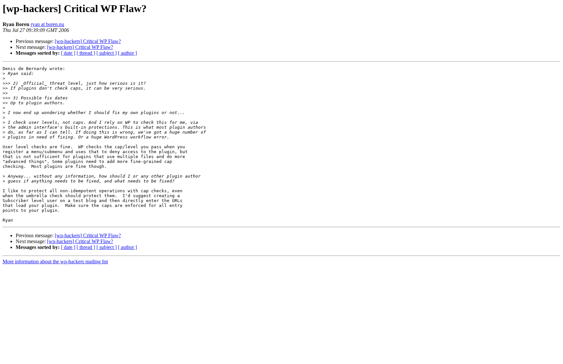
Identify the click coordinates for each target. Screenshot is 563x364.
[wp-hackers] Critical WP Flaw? (88, 41)
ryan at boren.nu (47, 24)
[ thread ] (86, 53)
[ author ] (127, 53)
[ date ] (68, 53)
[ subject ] (106, 53)
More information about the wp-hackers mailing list (55, 261)
